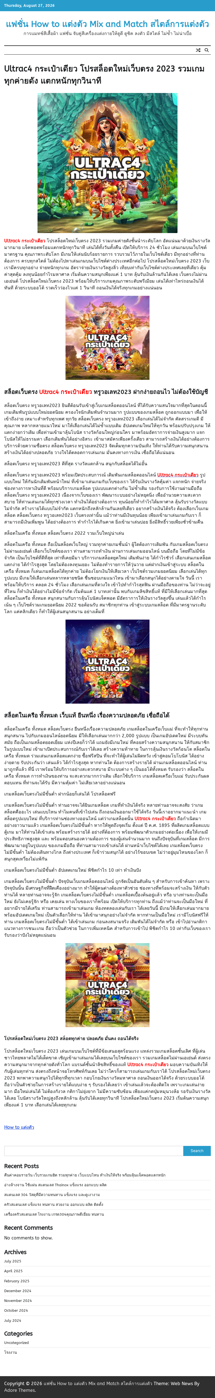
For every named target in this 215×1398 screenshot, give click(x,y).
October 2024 (16, 1310)
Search (197, 1150)
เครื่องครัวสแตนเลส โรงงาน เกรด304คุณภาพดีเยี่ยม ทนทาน (54, 1214)
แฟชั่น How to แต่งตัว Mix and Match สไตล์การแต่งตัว (107, 24)
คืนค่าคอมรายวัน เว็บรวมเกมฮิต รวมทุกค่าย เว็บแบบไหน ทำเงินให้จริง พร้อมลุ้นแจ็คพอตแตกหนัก (84, 1175)
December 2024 (17, 1291)
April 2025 (13, 1271)
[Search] (206, 50)
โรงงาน (10, 1352)
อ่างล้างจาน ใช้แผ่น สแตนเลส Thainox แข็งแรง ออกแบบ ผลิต (55, 1185)
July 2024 (12, 1320)
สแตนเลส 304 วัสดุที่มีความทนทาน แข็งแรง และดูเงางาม (52, 1195)
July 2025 (12, 1261)
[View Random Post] (198, 50)
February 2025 (16, 1281)
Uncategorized (16, 1343)
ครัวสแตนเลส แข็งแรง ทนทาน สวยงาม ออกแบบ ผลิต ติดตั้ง (53, 1204)
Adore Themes (19, 1390)
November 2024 (18, 1301)
